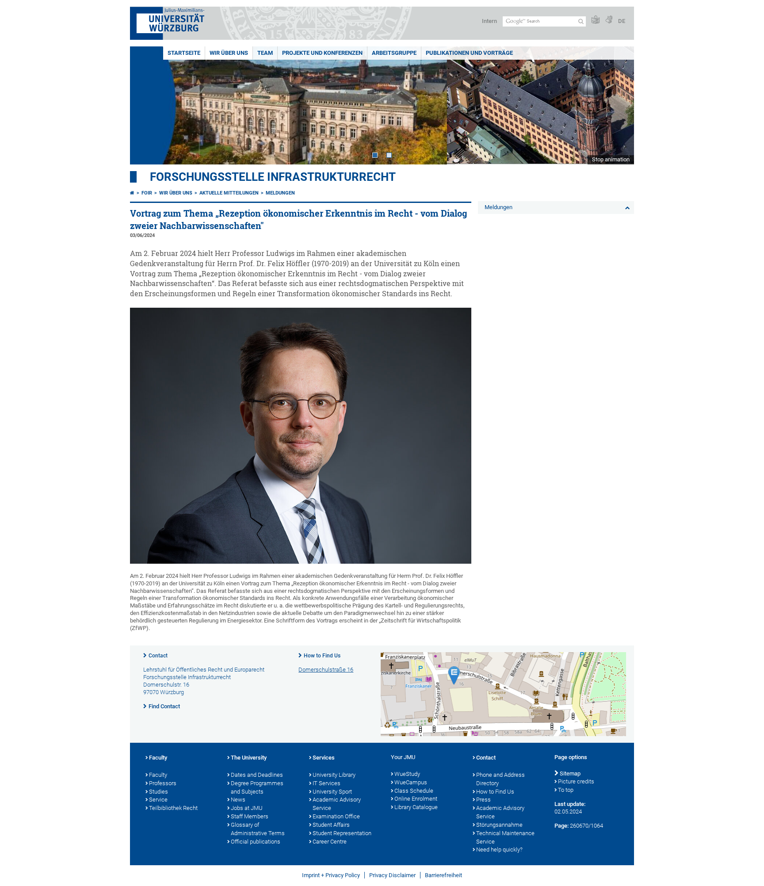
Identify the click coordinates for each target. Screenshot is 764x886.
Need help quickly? (499, 849)
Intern (489, 21)
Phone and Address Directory (500, 779)
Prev (145, 105)
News (238, 799)
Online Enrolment (415, 798)
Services (324, 757)
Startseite (184, 53)
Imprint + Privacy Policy (331, 875)
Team (265, 53)
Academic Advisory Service (337, 803)
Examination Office (336, 816)
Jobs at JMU (247, 808)
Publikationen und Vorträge (469, 53)
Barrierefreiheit (443, 875)
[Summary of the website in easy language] (596, 20)
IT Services (326, 783)
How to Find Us (322, 656)
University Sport (332, 791)
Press (483, 799)
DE (621, 21)
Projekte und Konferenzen (322, 53)
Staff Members (249, 816)
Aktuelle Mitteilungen (229, 193)
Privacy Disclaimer (392, 875)
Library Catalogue (416, 807)
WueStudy (407, 774)
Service (158, 799)
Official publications (255, 841)
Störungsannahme (499, 824)
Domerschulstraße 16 (325, 669)
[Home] (132, 193)
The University (249, 757)
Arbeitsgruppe (394, 53)
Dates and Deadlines (257, 774)
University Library (334, 774)
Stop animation (611, 159)
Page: (561, 825)
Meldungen (280, 193)
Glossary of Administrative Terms (258, 828)
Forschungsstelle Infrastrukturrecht (273, 176)
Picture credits (576, 781)
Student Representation (342, 833)
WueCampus (410, 782)
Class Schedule (413, 790)
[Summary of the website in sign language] (608, 20)
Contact (158, 656)
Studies (158, 791)
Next (618, 105)
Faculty (158, 757)
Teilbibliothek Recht (173, 808)
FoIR (146, 193)
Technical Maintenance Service (505, 837)
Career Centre (330, 841)
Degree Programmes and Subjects (257, 787)
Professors (162, 783)
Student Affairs (331, 824)
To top (565, 790)
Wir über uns (229, 53)
